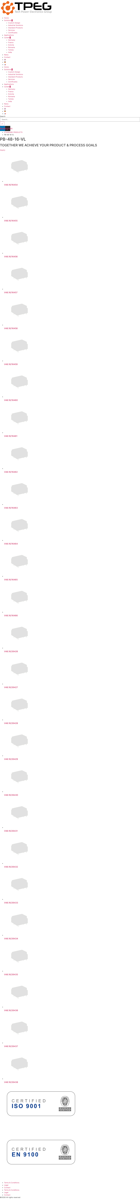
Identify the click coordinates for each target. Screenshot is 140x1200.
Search (2, 116)
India (10, 52)
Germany (11, 40)
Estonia (11, 45)
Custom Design (14, 23)
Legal (6, 1185)
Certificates (12, 33)
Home (6, 18)
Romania (11, 47)
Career (6, 38)
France (10, 42)
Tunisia (11, 50)
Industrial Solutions (15, 25)
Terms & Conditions (11, 1183)
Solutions (7, 20)
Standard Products (15, 28)
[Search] (2, 124)
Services (11, 30)
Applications (9, 35)
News (6, 55)
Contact (7, 57)
